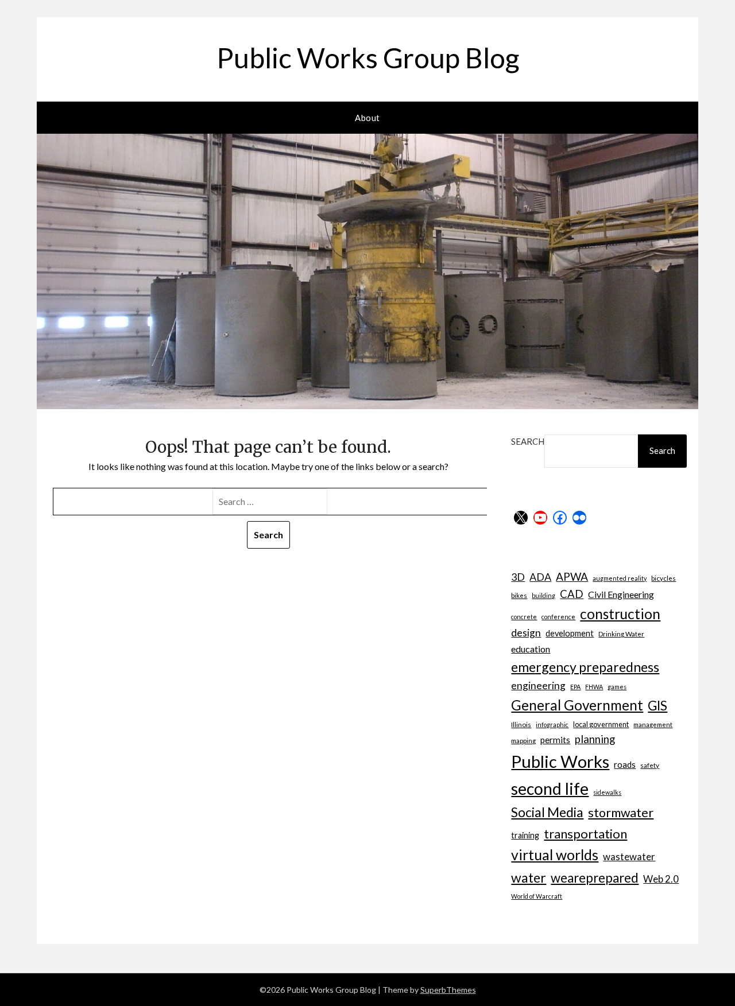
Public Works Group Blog (367, 57)
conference (558, 616)
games (617, 686)
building (543, 595)
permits (555, 740)
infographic (552, 724)
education (530, 648)
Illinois (521, 724)
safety (649, 765)
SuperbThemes (448, 990)
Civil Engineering (621, 594)
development (570, 633)
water (528, 877)
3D (518, 576)
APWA (572, 576)
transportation (585, 833)
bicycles (663, 578)
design (526, 633)
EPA (575, 686)
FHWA (594, 686)
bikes (519, 595)
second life (550, 788)
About (367, 117)
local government (601, 724)
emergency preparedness (585, 667)
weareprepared (595, 877)
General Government (577, 705)
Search (527, 441)
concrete (524, 616)
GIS (657, 705)
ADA (540, 576)
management (652, 724)
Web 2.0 (661, 879)
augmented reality (620, 578)
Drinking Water (621, 634)
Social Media (547, 812)
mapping (523, 740)
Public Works (560, 761)
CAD (571, 594)
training (525, 835)
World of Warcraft (536, 896)
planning (595, 739)
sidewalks (607, 792)
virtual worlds (554, 854)
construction (620, 613)
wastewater (629, 856)
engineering (538, 685)
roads (625, 764)
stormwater (620, 812)
